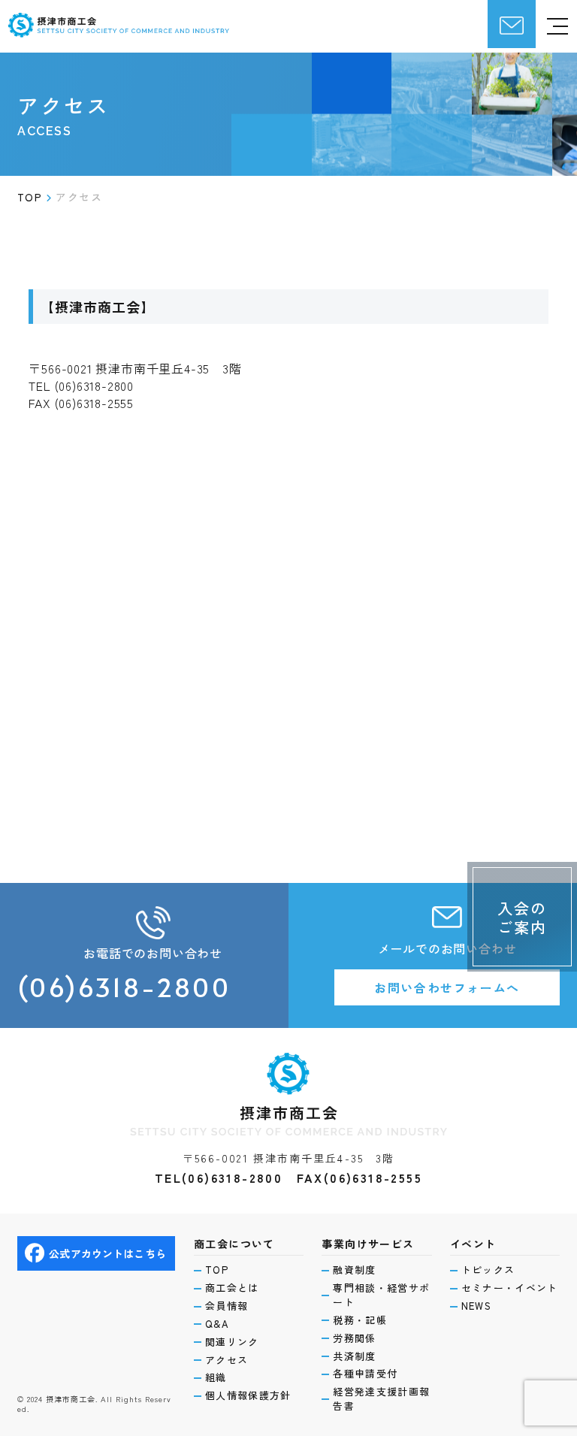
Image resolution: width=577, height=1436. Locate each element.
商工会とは (232, 1288)
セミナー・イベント (509, 1288)
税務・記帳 (360, 1320)
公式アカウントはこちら (107, 1253)
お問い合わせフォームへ (447, 987)
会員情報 (226, 1306)
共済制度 (354, 1356)
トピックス (488, 1270)
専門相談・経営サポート (381, 1295)
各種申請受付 (365, 1373)
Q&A (217, 1324)
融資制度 (354, 1270)
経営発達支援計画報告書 (381, 1399)
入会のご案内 (522, 917)
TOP (216, 1270)
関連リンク (232, 1342)
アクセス (226, 1360)
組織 (216, 1377)
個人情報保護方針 (248, 1395)
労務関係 (354, 1338)
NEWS (476, 1306)
